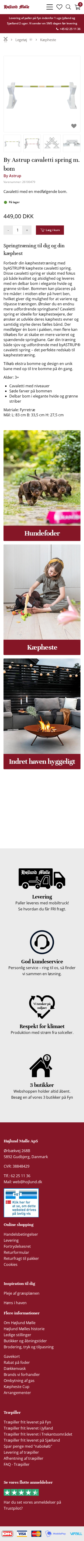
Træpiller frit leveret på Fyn (27, 1422)
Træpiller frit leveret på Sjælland (32, 1440)
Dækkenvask (15, 1368)
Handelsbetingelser (21, 1234)
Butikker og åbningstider (25, 1340)
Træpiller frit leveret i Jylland (28, 1428)
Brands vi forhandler (22, 1374)
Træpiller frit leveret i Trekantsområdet (38, 1434)
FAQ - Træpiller (17, 1464)
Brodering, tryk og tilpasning (29, 1346)
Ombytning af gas (19, 1380)
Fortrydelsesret (17, 1246)
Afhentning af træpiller (23, 1458)
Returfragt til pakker (21, 1258)
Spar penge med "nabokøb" (28, 1446)
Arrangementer (17, 1392)
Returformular (16, 1252)
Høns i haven (15, 1302)
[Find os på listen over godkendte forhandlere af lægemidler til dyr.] (21, 1202)
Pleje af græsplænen (21, 1293)
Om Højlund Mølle (19, 1322)
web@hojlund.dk (27, 1181)
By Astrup (12, 175)
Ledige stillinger (17, 1334)
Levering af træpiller (21, 1452)
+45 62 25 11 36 (69, 29)
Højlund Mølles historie (24, 1328)
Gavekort (12, 1356)
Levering (11, 1240)
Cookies (11, 1264)
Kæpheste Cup (16, 1386)
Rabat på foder (17, 1362)
